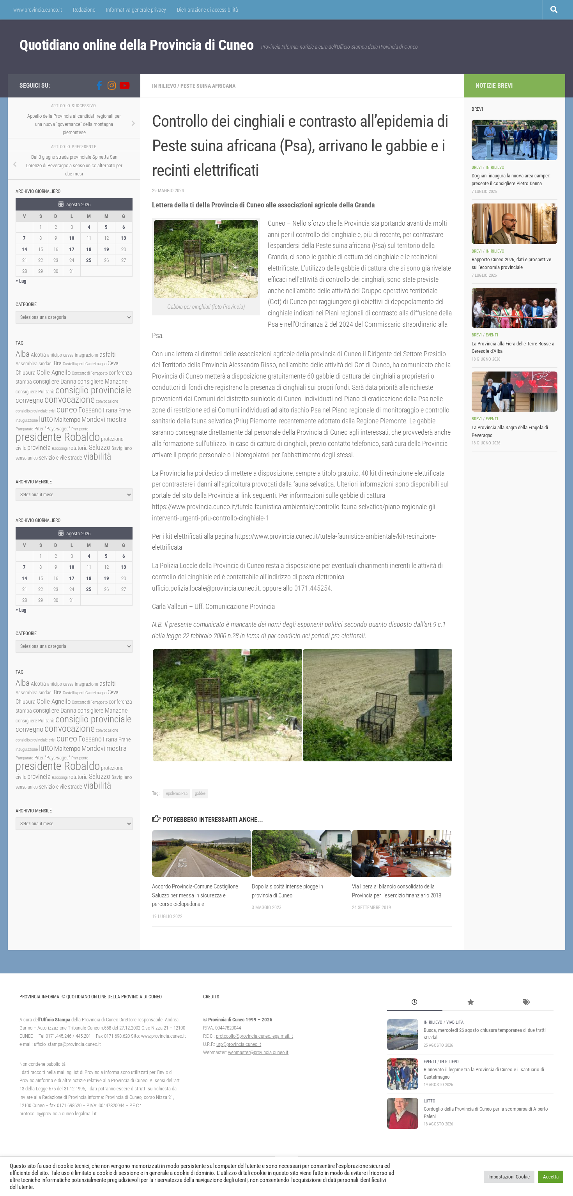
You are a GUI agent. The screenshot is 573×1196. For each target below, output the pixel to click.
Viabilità (454, 1022)
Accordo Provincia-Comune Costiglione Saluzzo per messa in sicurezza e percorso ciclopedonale (195, 895)
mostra (116, 419)
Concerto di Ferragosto (90, 373)
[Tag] (525, 1003)
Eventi (492, 335)
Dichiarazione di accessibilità (207, 10)
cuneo (67, 409)
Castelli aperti (73, 363)
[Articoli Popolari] (470, 1003)
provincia (39, 447)
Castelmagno (95, 363)
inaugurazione (27, 420)
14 (24, 249)
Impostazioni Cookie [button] (509, 1177)
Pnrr (74, 429)
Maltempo (67, 419)
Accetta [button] (551, 1177)
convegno (29, 400)
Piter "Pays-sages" (52, 429)
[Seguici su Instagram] (111, 85)
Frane (124, 410)
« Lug (21, 281)
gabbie (200, 793)
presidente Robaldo (58, 437)
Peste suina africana (207, 86)
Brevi (477, 167)
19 (106, 249)
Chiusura (25, 372)
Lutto (429, 1101)
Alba (23, 354)
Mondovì (93, 419)
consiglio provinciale (93, 390)
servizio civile (53, 458)
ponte (83, 429)
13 (123, 238)
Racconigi (59, 448)
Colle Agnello (54, 372)
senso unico (27, 458)
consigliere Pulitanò (35, 392)
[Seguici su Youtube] (124, 85)
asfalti (107, 354)
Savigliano (121, 448)
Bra (58, 363)
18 (89, 249)
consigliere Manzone (102, 381)
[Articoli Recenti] (414, 1003)
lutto (46, 419)
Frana (110, 410)
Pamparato (24, 429)
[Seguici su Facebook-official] (99, 85)
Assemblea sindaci (34, 363)
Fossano (90, 410)
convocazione (69, 399)
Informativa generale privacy (136, 10)
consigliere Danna (54, 381)
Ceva (113, 363)
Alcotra (38, 355)
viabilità (97, 456)
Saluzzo (99, 447)
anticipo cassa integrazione (72, 355)
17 (71, 249)
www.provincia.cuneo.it (37, 10)
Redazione (84, 10)
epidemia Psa (176, 793)
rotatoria (78, 447)
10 (71, 238)
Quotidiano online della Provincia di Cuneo (136, 45)
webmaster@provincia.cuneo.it (258, 1052)
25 (89, 260)
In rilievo (164, 86)
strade (75, 457)
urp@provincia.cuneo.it (238, 1044)
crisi (52, 411)
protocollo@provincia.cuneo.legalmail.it (254, 1036)
